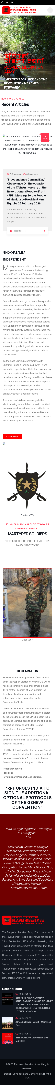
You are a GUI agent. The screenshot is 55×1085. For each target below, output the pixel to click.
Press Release (19, 231)
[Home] (23, 920)
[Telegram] (12, 2)
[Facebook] (2, 2)
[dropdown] (50, 10)
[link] (44, 231)
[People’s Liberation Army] (19, 10)
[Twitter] (7, 2)
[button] (51, 188)
